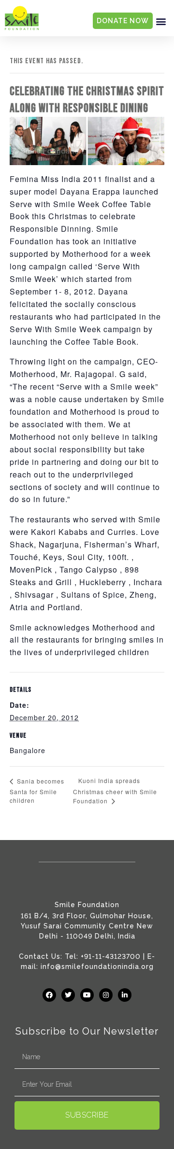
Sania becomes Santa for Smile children (37, 790)
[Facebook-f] (49, 995)
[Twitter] (68, 995)
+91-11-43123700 (111, 956)
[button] (161, 21)
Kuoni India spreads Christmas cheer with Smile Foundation (115, 790)
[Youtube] (87, 995)
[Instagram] (106, 995)
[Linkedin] (124, 995)
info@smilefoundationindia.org (97, 966)
